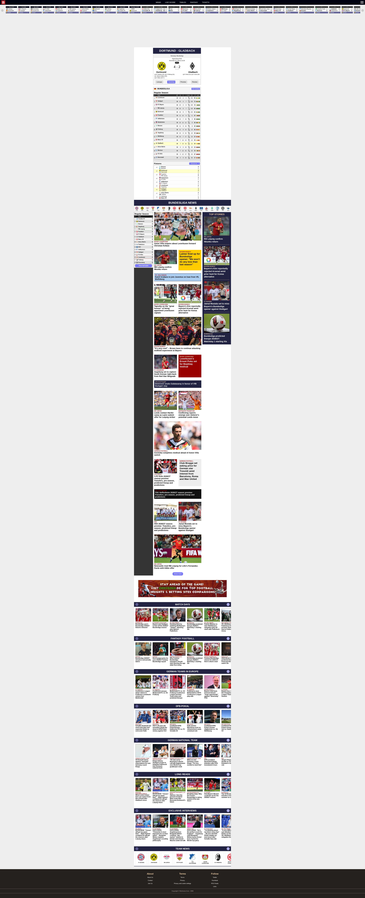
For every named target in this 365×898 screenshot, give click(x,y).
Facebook (215, 880)
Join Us (150, 883)
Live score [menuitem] (170, 2)
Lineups (159, 82)
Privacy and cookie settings (182, 883)
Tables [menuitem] (183, 2)
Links (215, 886)
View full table (143, 265)
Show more (178, 574)
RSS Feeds (214, 883)
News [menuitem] (158, 2)
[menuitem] (67, 2)
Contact (150, 880)
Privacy (182, 880)
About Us (150, 877)
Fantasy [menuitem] (194, 2)
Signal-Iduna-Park (177, 58)
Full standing (195, 89)
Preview (183, 82)
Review (194, 82)
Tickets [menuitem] (205, 2)
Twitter (215, 877)
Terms (182, 877)
